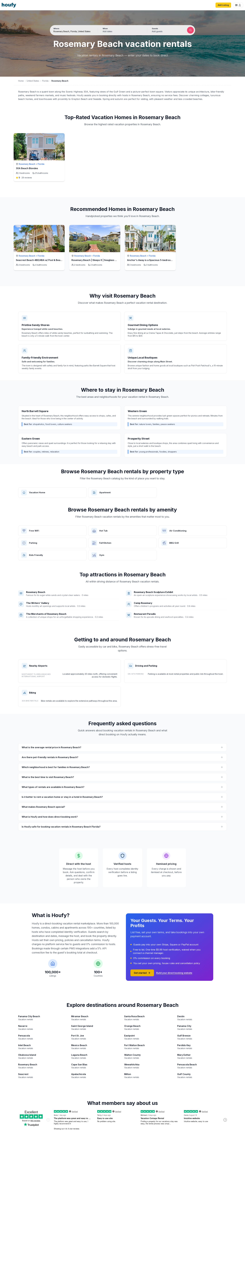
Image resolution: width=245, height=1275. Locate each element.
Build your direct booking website (174, 972)
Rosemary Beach (27, 164)
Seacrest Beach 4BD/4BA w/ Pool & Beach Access (44, 260)
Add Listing (223, 5)
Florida (45, 81)
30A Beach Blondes (27, 168)
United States (33, 81)
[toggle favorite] (61, 136)
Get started (140, 972)
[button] (122, 30)
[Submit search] (190, 30)
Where (56, 28)
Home (21, 81)
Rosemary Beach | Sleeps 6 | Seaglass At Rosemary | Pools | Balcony (109, 260)
